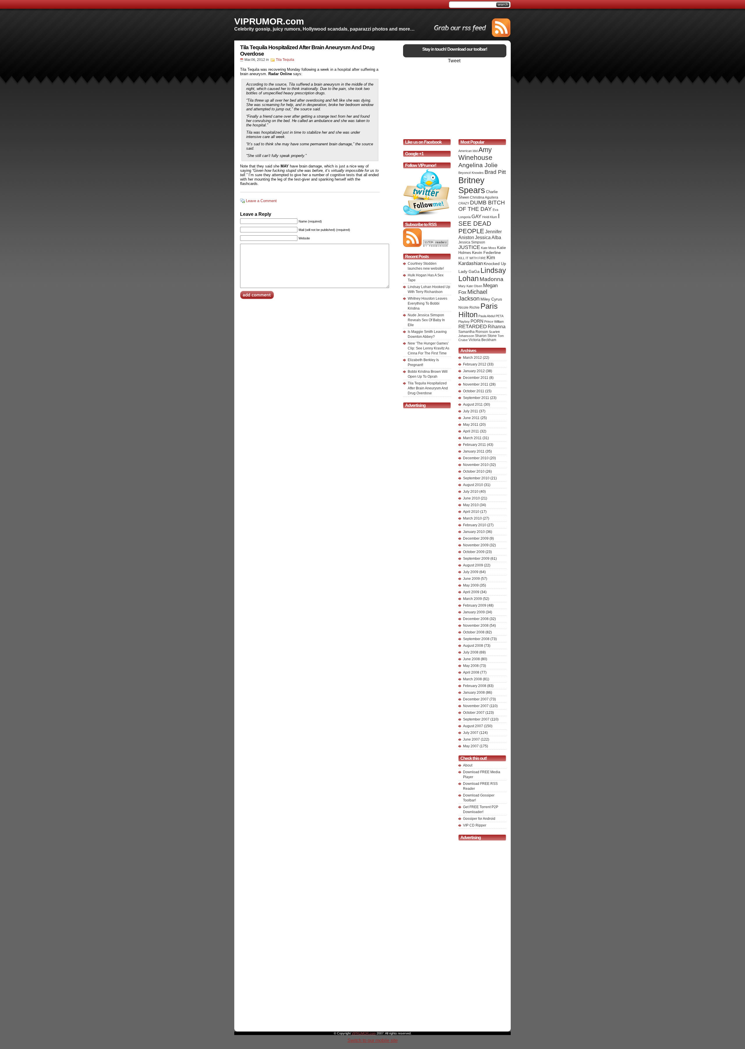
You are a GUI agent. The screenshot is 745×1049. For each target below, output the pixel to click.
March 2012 (472, 358)
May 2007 (471, 746)
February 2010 (474, 525)
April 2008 (471, 672)
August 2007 (473, 726)
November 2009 (476, 545)
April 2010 (471, 512)
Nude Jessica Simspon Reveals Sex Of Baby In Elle (426, 320)
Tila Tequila (285, 60)
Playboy (464, 321)
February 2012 (474, 364)
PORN (477, 321)
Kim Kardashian (476, 260)
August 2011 (473, 404)
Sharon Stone (486, 336)
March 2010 (472, 518)
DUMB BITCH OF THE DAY (481, 205)
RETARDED (472, 326)
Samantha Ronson (473, 332)
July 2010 (470, 492)
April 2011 (471, 431)
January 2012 (474, 371)
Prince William (494, 321)
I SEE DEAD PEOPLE (479, 223)
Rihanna (496, 326)
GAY (476, 216)
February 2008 (474, 686)
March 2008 (472, 679)
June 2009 (471, 579)
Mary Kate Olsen (470, 286)
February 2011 (474, 445)
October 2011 (473, 391)
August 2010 (473, 485)
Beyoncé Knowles (471, 172)
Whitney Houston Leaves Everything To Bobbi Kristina (427, 303)
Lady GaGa (469, 271)
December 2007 (476, 699)
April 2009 (471, 592)
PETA (499, 316)
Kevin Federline (486, 252)
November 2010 (476, 465)
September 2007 (476, 719)
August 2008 (473, 646)
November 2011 (475, 384)
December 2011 (475, 378)
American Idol (468, 151)
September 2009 (476, 559)
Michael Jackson (472, 295)
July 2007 (470, 733)
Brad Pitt (495, 172)
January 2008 (474, 692)
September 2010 (476, 478)
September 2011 (476, 398)
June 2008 (471, 659)
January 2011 (474, 451)
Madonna (491, 279)
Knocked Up (495, 263)
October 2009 (474, 552)
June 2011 (471, 418)
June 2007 (471, 739)
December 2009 (476, 538)
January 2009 (474, 612)
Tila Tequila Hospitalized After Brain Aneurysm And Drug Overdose (428, 388)
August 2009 (473, 565)
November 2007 (476, 706)
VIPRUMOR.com (269, 21)
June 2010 (471, 498)
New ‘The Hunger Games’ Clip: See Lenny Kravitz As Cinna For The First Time (428, 348)
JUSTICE (469, 247)
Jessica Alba (488, 237)
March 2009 (472, 599)
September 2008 (476, 639)
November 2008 (476, 626)
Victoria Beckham (482, 340)
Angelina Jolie (478, 165)
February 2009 (474, 605)
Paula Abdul (486, 316)
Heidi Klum (489, 217)
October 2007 (474, 713)
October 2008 (474, 632)
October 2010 (474, 471)
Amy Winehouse (475, 153)
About (467, 765)
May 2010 (471, 505)
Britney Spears (471, 185)
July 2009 (470, 572)
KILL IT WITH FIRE (472, 258)
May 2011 (470, 425)
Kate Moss (488, 248)
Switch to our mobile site (372, 1040)
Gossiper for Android (479, 819)
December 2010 (476, 458)
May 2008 (471, 666)
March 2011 (472, 438)
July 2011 (470, 411)
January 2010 (474, 532)
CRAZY (463, 203)
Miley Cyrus (491, 299)
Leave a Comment (261, 201)
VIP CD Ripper (474, 825)
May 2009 (471, 585)
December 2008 (476, 619)
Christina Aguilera (484, 197)
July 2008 (470, 652)
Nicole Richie (469, 307)
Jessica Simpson (471, 242)
